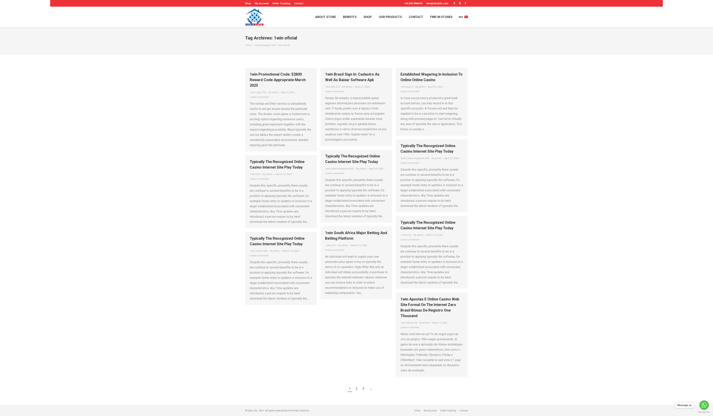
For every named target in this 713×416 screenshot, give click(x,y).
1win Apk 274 (332, 86)
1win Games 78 (409, 322)
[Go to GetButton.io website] (704, 412)
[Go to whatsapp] (704, 405)
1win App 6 (407, 86)
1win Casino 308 (258, 250)
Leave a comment (259, 97)
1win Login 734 (258, 92)
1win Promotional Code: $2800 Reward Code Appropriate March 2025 (278, 80)
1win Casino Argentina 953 (415, 158)
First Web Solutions (298, 410)
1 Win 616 (255, 174)
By (274, 92)
